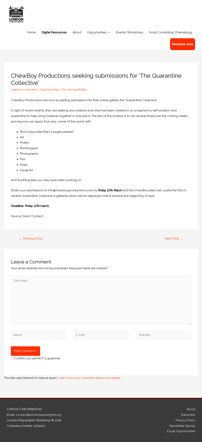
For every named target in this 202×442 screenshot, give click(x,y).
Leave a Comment (24, 89)
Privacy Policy (185, 420)
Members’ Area (182, 44)
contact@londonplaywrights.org (38, 415)
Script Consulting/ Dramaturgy (170, 32)
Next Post (174, 238)
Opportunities (96, 32)
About (77, 32)
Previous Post (31, 238)
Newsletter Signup (182, 426)
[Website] (163, 335)
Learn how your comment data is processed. (89, 378)
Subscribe (188, 415)
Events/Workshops (129, 32)
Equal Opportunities (181, 431)
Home (31, 32)
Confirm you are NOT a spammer (36, 358)
